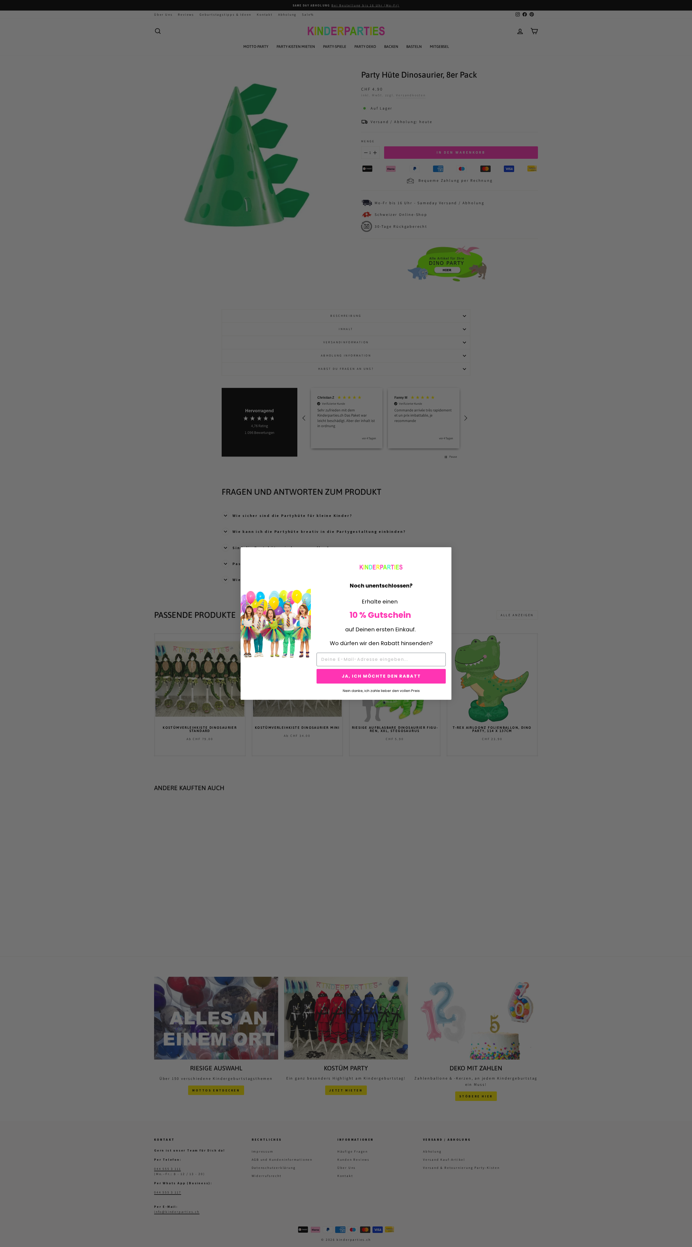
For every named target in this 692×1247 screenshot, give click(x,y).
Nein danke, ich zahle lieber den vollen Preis (381, 690)
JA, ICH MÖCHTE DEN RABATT (381, 676)
